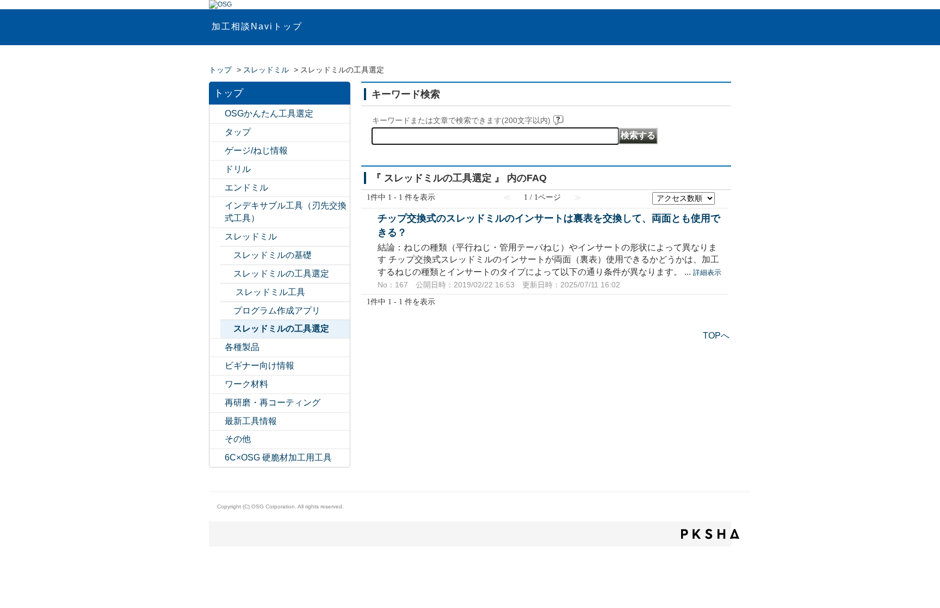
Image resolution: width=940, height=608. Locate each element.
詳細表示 (707, 272)
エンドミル (246, 187)
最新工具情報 (251, 421)
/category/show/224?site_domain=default (217, 421)
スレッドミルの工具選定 (281, 273)
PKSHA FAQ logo (710, 534)
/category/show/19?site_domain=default (217, 384)
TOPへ (716, 335)
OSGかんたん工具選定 (269, 113)
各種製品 (242, 347)
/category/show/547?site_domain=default (217, 114)
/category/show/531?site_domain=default (217, 403)
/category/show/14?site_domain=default (217, 188)
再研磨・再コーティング (272, 402)
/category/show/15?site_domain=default (217, 237)
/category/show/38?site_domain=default (228, 292)
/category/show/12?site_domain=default (217, 151)
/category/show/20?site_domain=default (217, 439)
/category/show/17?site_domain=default (217, 347)
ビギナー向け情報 (259, 365)
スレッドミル (266, 70)
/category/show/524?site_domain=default (217, 206)
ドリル (238, 169)
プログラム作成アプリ (276, 310)
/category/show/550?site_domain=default (217, 458)
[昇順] (722, 195)
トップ (220, 70)
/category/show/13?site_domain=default (217, 169)
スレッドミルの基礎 (272, 255)
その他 (238, 439)
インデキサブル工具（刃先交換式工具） (286, 212)
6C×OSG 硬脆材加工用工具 (278, 457)
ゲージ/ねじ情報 (256, 150)
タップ (238, 132)
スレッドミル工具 (270, 292)
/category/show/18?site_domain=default (217, 366)
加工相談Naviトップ (257, 26)
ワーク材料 (246, 384)
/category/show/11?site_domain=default (217, 132)
